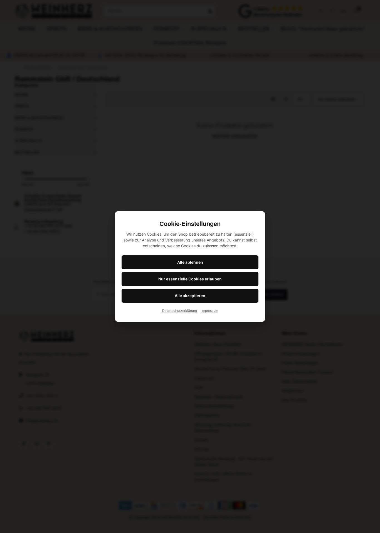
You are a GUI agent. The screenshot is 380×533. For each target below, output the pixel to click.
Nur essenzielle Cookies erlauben (190, 279)
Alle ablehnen (190, 262)
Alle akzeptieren (190, 295)
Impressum (209, 311)
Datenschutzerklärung (179, 311)
